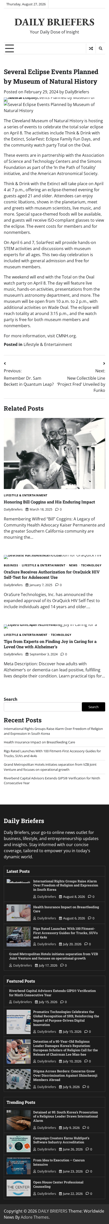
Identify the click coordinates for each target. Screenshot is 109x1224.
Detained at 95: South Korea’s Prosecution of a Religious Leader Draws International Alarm (65, 1116)
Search (10, 699)
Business (11, 565)
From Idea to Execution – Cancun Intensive (59, 1162)
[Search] (100, 48)
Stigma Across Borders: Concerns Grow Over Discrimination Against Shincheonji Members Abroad (65, 1075)
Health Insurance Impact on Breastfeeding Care (39, 742)
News (73, 565)
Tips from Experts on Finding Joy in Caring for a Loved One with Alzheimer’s (50, 644)
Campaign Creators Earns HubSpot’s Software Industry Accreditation (61, 1140)
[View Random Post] (91, 48)
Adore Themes (35, 1217)
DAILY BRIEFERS (54, 21)
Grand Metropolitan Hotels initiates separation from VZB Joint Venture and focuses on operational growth (50, 767)
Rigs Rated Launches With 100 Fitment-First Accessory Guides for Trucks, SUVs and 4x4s (65, 932)
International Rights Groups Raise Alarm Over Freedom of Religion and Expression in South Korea (65, 885)
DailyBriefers (77, 92)
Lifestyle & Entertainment (48, 344)
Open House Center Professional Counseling (58, 1184)
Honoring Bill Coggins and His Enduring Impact (49, 501)
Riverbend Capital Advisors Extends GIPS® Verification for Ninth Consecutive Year (52, 992)
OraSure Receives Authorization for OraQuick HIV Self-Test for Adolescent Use (52, 574)
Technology (91, 565)
